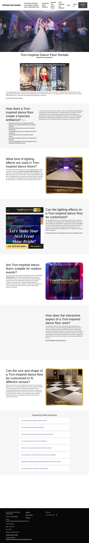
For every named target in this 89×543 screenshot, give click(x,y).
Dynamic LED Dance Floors (53, 5)
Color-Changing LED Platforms (61, 5)
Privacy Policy (29, 515)
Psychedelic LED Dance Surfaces (14, 98)
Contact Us (83, 5)
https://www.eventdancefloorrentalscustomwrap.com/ (19, 539)
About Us (75, 5)
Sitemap (28, 512)
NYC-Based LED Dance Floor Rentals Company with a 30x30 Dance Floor (31, 5)
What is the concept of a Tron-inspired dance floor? (21, 123)
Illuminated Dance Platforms (45, 5)
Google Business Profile (12, 535)
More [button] (68, 5)
